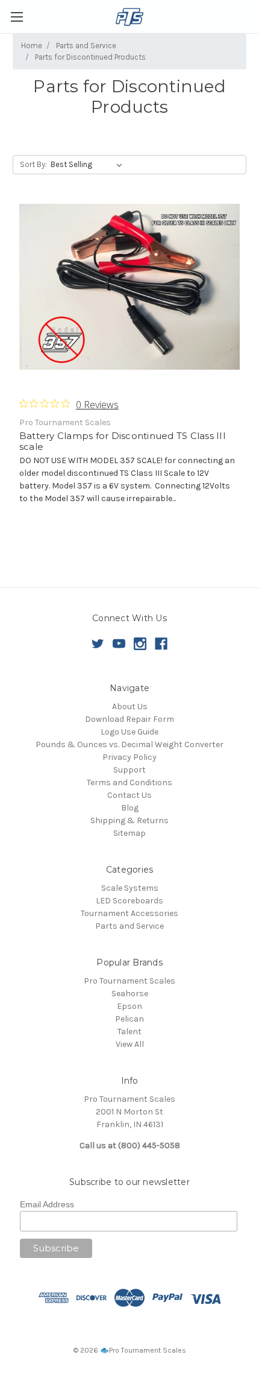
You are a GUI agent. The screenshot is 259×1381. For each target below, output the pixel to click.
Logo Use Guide (129, 732)
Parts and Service (86, 45)
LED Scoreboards (129, 901)
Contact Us (129, 795)
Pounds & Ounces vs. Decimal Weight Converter (129, 744)
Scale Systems (129, 888)
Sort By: (33, 164)
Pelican (129, 1019)
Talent (129, 1031)
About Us (130, 706)
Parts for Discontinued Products (90, 57)
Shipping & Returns (129, 820)
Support (129, 770)
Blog (130, 808)
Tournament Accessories (129, 913)
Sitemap (129, 833)
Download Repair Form (129, 719)
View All (130, 1044)
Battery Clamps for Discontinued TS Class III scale (122, 441)
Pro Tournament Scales (129, 981)
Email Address (47, 1204)
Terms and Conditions (129, 782)
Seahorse (129, 993)
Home (31, 45)
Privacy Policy (129, 757)
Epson (129, 1006)
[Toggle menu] (16, 16)
